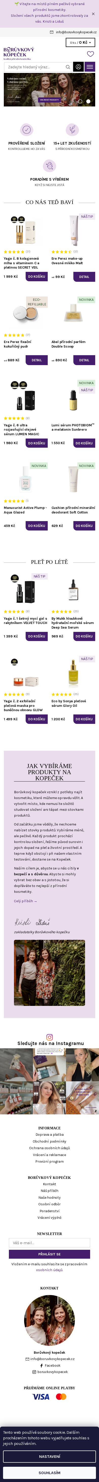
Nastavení (49, 1456)
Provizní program (49, 1161)
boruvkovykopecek (52, 1372)
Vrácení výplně (49, 1217)
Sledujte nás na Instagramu (51, 1043)
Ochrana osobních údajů (49, 1148)
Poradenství (50, 1211)
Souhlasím (49, 1472)
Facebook (52, 1365)
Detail (84, 277)
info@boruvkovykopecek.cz (76, 32)
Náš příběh (49, 1191)
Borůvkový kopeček (49, 1178)
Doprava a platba (50, 1134)
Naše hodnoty (49, 1197)
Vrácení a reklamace (49, 1155)
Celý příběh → (25, 901)
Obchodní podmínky (50, 1141)
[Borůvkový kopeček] (49, 53)
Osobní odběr (49, 1204)
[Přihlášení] (78, 67)
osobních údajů (49, 1270)
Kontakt (49, 1184)
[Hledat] (68, 67)
